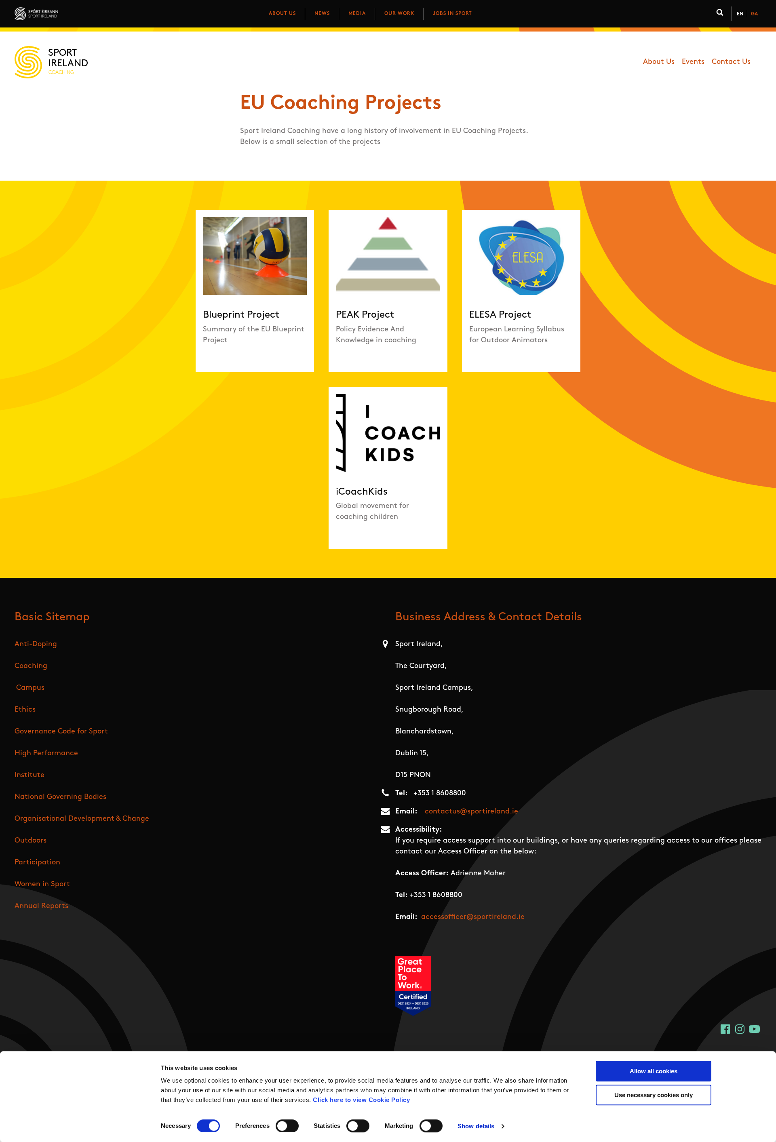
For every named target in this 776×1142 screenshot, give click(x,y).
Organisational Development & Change (82, 819)
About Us (282, 13)
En (740, 14)
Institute (29, 775)
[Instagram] (739, 1029)
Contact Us (731, 62)
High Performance (46, 753)
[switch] (287, 1125)
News (322, 13)
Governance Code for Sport (61, 731)
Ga (754, 14)
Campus (30, 688)
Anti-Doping (36, 644)
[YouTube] (754, 1029)
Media (357, 13)
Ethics (25, 710)
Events (693, 62)
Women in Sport (42, 884)
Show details (476, 1126)
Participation (37, 862)
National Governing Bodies (60, 797)
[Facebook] (725, 1029)
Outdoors (30, 841)
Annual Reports (41, 906)
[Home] (72, 13)
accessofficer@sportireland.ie (473, 917)
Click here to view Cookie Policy (361, 1099)
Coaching (31, 666)
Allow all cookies (653, 1071)
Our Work (399, 13)
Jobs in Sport (452, 13)
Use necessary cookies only (653, 1094)
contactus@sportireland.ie (471, 811)
